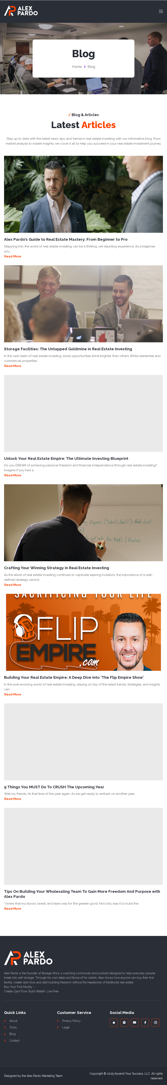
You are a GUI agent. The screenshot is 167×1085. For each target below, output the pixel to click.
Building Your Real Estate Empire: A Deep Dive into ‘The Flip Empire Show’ (74, 677)
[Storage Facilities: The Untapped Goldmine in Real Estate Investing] (83, 303)
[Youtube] (135, 1023)
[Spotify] (124, 1023)
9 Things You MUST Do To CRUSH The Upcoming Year (54, 787)
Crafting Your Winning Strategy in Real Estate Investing (56, 568)
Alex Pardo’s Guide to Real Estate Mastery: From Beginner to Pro (65, 239)
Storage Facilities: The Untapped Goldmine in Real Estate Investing (68, 349)
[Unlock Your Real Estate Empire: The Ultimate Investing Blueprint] (83, 413)
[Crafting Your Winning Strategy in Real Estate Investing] (83, 522)
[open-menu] (160, 11)
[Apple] (114, 1023)
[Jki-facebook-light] (145, 1023)
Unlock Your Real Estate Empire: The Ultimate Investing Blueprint (66, 458)
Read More (12, 256)
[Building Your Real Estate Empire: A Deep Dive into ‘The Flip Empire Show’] (83, 632)
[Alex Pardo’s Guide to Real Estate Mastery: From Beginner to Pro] (83, 194)
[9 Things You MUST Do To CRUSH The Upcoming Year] (83, 741)
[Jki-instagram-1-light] (155, 1023)
